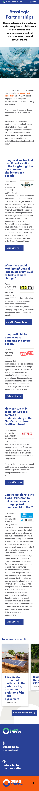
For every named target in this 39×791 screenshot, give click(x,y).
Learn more (12, 248)
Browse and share (22, 713)
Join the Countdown (16, 322)
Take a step (12, 396)
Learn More (12, 482)
